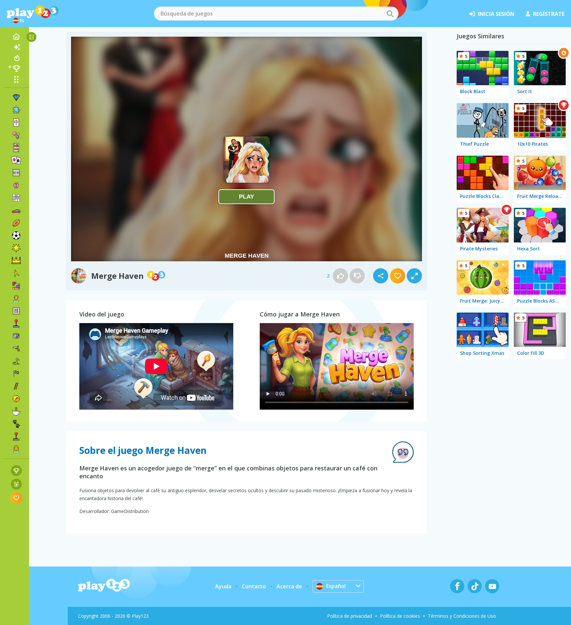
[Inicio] (16, 36)
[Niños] (16, 298)
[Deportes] (16, 223)
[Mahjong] (16, 122)
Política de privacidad (349, 616)
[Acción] (16, 348)
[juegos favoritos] (16, 497)
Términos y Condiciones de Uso (462, 616)
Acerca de (289, 586)
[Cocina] (16, 411)
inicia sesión (496, 14)
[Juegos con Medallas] (16, 484)
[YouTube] (492, 586)
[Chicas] (16, 449)
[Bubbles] (16, 135)
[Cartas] (16, 147)
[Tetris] (16, 285)
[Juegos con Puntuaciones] (16, 470)
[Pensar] (16, 185)
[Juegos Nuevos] (16, 47)
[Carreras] (16, 373)
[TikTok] (475, 586)
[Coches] (16, 210)
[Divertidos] (16, 248)
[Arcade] (16, 323)
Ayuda (223, 586)
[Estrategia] (16, 260)
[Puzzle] (16, 110)
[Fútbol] (16, 235)
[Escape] (16, 273)
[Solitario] (16, 160)
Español (336, 586)
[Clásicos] (16, 361)
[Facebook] (457, 586)
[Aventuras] (16, 398)
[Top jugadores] (16, 68)
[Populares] (16, 57)
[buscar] (390, 13)
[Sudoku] (16, 198)
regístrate (548, 14)
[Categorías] (16, 79)
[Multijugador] (16, 436)
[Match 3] (16, 97)
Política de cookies (400, 616)
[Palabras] (16, 311)
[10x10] (16, 172)
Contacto (254, 586)
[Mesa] (16, 336)
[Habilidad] (16, 386)
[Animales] (16, 424)
